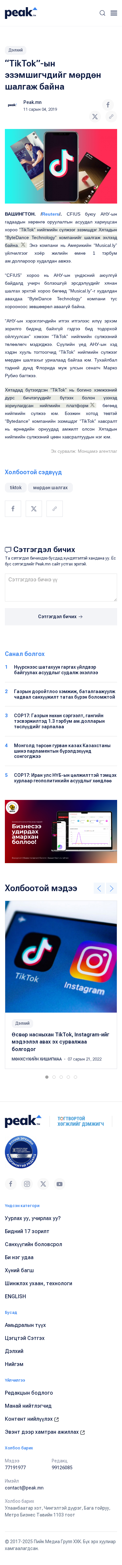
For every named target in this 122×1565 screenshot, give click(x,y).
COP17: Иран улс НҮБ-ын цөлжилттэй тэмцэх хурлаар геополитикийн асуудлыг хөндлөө (65, 778)
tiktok (15, 487)
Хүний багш (19, 1270)
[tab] (46, 1077)
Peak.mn (32, 102)
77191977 (15, 1467)
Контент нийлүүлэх (29, 1419)
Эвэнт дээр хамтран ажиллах (42, 1432)
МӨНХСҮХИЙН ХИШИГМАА (37, 1059)
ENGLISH (15, 1296)
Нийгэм (14, 1364)
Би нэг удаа (19, 1257)
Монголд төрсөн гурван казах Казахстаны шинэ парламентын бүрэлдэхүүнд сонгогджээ (62, 751)
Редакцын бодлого (29, 1393)
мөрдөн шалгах (50, 487)
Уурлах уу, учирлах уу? (33, 1218)
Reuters (50, 214)
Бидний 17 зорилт (27, 1231)
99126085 (62, 1467)
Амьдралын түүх (25, 1325)
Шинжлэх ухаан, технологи (38, 1283)
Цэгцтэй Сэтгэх (25, 1338)
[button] (102, 13)
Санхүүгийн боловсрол (33, 1244)
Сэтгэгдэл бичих (57, 616)
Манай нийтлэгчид (28, 1406)
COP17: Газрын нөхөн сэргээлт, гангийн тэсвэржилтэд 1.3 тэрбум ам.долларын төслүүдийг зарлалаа (59, 721)
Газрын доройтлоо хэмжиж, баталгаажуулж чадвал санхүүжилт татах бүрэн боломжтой (64, 694)
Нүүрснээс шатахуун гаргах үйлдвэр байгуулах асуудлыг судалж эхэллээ (56, 669)
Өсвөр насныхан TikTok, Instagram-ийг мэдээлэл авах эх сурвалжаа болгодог (60, 1041)
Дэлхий (15, 50)
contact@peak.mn (24, 1487)
